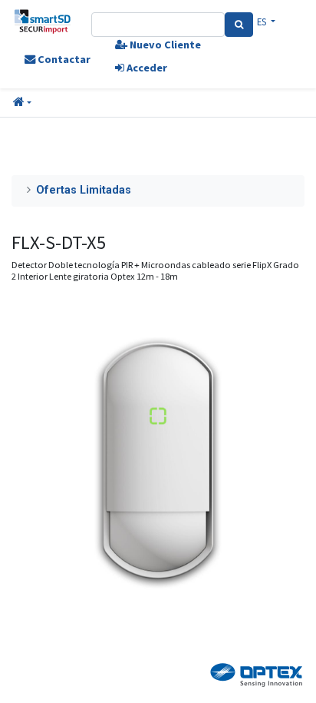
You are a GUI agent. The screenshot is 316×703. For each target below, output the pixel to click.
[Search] (239, 24)
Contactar (63, 59)
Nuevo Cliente (164, 44)
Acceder (145, 68)
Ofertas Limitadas (83, 190)
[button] (22, 103)
